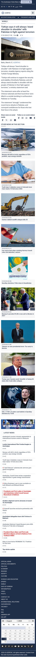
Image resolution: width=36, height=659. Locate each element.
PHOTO (3, 594)
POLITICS (4, 566)
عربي (16, 6)
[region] (19, 495)
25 (10, 639)
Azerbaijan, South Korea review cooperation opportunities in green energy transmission (17, 476)
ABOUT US (4, 599)
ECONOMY (4, 569)
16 (33, 633)
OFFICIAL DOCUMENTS (8, 564)
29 (28, 639)
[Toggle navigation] (32, 13)
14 (24, 633)
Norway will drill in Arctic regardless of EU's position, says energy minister (16, 155)
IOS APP (3, 617)
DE (9, 6)
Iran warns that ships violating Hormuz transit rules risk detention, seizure (17, 251)
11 (10, 633)
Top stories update (9, 549)
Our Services (6, 604)
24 (5, 639)
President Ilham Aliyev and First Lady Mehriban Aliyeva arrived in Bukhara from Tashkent (17, 533)
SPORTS (3, 581)
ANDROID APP (5, 614)
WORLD (5, 21)
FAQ (2, 610)
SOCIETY (4, 573)
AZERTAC (16, 62)
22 (28, 636)
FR (11, 6)
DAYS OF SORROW (6, 586)
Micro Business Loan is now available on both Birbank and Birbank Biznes (17, 484)
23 (33, 636)
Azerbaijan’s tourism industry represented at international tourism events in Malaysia (17, 437)
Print (15, 35)
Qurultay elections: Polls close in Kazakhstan (16, 283)
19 (15, 636)
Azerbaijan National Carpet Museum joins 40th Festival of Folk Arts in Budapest (18, 525)
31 (5, 641)
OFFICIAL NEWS (6, 561)
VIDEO (3, 591)
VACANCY (4, 606)
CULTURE (4, 576)
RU (4, 6)
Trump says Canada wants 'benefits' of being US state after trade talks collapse (18, 380)
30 (33, 639)
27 (19, 639)
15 (28, 633)
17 (5, 636)
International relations (10, 602)
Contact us (5, 597)
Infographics (6, 589)
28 (24, 639)
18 (10, 636)
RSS (2, 612)
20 (19, 636)
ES (13, 6)
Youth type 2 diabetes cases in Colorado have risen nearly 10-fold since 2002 (17, 188)
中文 (20, 6)
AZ (2, 6)
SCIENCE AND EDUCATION (9, 579)
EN (6, 6)
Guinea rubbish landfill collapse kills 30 (15, 220)
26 (15, 639)
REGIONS (4, 571)
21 (24, 636)
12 (15, 633)
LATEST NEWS (9, 433)
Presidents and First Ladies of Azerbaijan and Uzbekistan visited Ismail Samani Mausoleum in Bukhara (17, 493)
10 (5, 633)
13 (19, 633)
